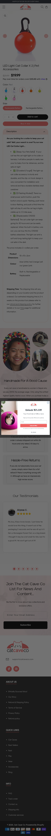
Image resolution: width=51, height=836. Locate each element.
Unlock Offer (33, 426)
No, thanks (33, 432)
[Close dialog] (48, 403)
